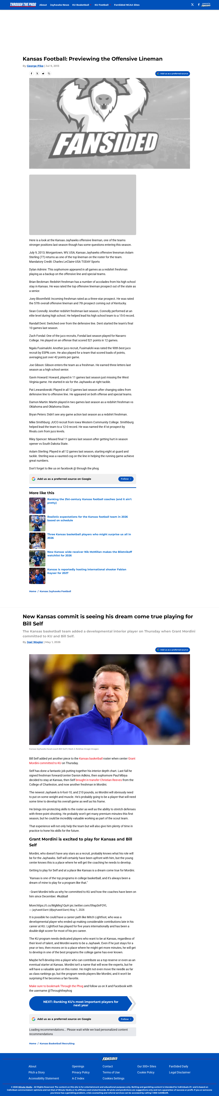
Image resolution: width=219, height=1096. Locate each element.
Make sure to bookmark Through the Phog (56, 986)
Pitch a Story (37, 1072)
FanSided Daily (178, 1066)
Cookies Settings (113, 1078)
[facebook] (199, 4)
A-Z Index (78, 1078)
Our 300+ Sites (146, 1066)
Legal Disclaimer (179, 1072)
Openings (78, 1066)
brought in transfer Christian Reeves (99, 780)
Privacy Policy (81, 1072)
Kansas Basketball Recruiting (57, 1043)
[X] (192, 4)
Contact (108, 1066)
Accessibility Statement (44, 1078)
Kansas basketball (91, 758)
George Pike (35, 65)
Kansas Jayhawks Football (55, 591)
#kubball (62, 896)
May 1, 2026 (77, 910)
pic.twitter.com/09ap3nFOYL (88, 905)
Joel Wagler (35, 642)
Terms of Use (111, 1072)
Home (32, 591)
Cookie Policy (145, 1072)
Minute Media (25, 1087)
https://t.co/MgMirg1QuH (53, 905)
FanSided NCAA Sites (126, 4)
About (43, 4)
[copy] (49, 73)
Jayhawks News (59, 4)
